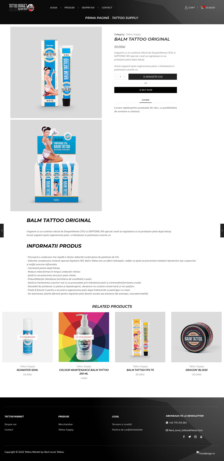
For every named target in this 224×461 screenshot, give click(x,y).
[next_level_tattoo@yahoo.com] (167, 430)
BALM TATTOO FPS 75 (140, 370)
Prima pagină (97, 18)
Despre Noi (88, 7)
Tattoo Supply (125, 18)
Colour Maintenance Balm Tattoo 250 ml (84, 372)
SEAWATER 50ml (27, 370)
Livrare (145, 99)
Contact (107, 7)
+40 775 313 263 (178, 422)
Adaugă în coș (154, 76)
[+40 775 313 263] (167, 423)
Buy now (147, 90)
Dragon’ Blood (197, 370)
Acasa (53, 7)
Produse (69, 7)
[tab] (146, 100)
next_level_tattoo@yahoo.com (186, 430)
